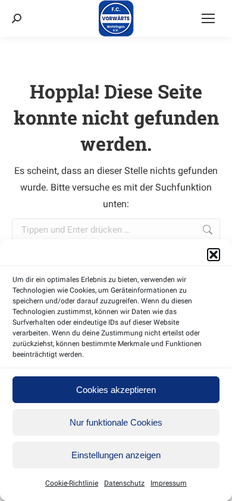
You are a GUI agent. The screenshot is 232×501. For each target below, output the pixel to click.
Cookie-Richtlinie (71, 483)
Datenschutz (124, 483)
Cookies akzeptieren (116, 390)
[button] (214, 255)
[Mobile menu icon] (208, 18)
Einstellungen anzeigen (116, 455)
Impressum (169, 483)
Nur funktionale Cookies (116, 422)
